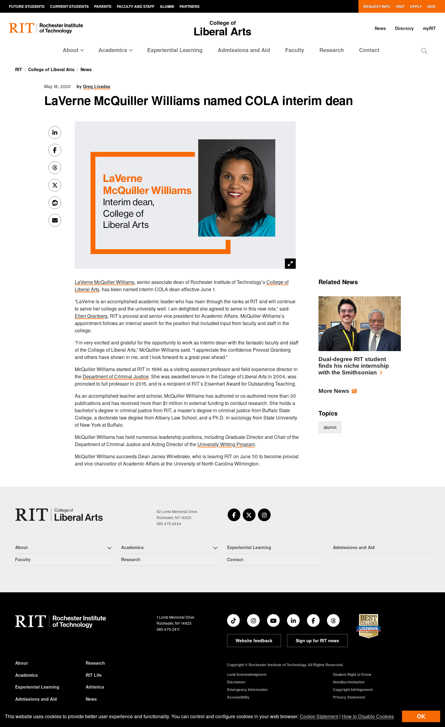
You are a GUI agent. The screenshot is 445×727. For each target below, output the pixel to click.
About (21, 663)
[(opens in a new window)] (234, 514)
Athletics (95, 687)
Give (431, 6)
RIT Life (94, 675)
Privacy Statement (349, 697)
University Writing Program (226, 444)
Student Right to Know (352, 674)
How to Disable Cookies (368, 716)
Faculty (294, 50)
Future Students (26, 6)
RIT (18, 69)
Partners (189, 6)
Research (331, 50)
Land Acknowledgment (246, 674)
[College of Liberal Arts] (59, 514)
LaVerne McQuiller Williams (104, 281)
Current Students (69, 6)
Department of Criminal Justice (116, 376)
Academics (26, 675)
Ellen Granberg (91, 315)
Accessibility (238, 697)
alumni (330, 427)
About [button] (70, 50)
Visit (400, 6)
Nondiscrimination (348, 682)
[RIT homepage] (46, 28)
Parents (102, 6)
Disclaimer (236, 682)
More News (333, 391)
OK (421, 716)
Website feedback (254, 640)
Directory (404, 28)
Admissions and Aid (244, 50)
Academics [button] (112, 50)
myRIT (429, 28)
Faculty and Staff (135, 6)
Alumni (167, 6)
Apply (416, 6)
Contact (369, 50)
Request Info (376, 6)
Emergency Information (247, 689)
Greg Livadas (96, 86)
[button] (424, 51)
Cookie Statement (319, 716)
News (380, 28)
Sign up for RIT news (317, 640)
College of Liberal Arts (51, 69)
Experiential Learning (175, 50)
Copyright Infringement (353, 689)
